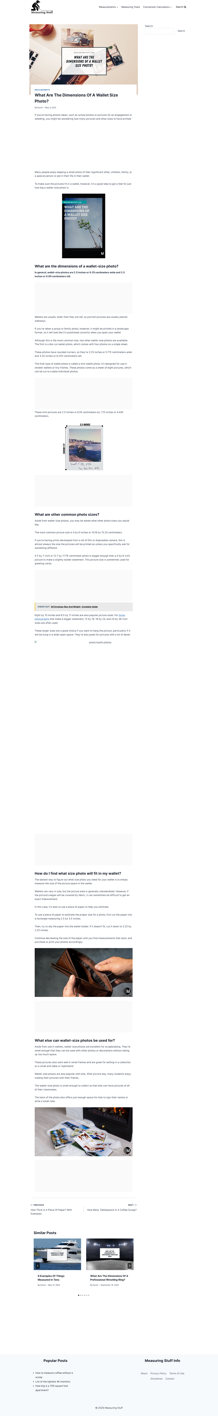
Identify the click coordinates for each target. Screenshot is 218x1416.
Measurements (42, 90)
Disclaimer (157, 1378)
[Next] (130, 1266)
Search (149, 26)
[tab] (78, 1295)
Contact (169, 1378)
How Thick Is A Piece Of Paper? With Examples (51, 1209)
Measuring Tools (130, 7)
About (144, 1373)
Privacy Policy (158, 1373)
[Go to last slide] (38, 1266)
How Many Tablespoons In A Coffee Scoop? (112, 1207)
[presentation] (57, 1254)
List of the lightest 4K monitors (52, 1381)
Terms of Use (176, 1373)
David (40, 107)
